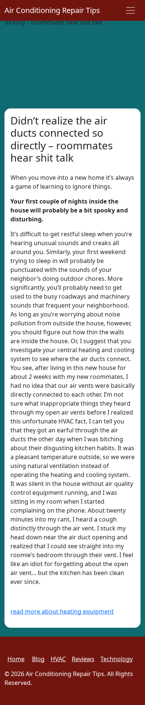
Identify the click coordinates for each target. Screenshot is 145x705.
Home (16, 659)
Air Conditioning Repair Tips (52, 10)
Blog (38, 659)
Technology (116, 659)
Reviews (83, 659)
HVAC (58, 659)
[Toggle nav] (130, 10)
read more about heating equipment (62, 611)
